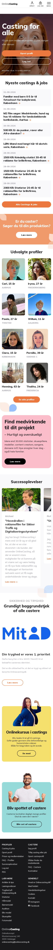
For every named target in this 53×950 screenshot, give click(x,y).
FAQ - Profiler (8, 860)
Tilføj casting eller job (37, 852)
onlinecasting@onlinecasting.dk (15, 942)
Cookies (31, 894)
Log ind (26, 61)
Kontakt (31, 898)
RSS (4, 872)
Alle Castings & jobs (26, 204)
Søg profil (32, 848)
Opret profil (26, 53)
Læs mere (26, 235)
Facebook (34, 906)
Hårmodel (6, 901)
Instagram (35, 902)
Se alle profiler (26, 399)
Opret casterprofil (36, 856)
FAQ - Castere (34, 867)
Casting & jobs (8, 848)
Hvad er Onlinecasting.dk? (39, 882)
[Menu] (48, 3)
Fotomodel (7, 920)
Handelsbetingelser (37, 890)
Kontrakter (33, 871)
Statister (6, 897)
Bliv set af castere (26, 824)
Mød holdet (33, 886)
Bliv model (6, 912)
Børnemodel (7, 905)
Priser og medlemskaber (13, 856)
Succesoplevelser (9, 864)
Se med (26, 753)
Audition (5, 908)
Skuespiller (6, 916)
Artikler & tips (8, 882)
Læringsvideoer (9, 886)
